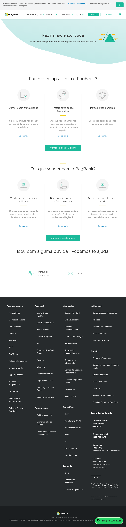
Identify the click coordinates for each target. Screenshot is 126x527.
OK (120, 5)
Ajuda (96, 477)
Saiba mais (23, 136)
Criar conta (108, 14)
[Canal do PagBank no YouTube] (104, 485)
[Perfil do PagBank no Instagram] (99, 485)
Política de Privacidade (76, 4)
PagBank (16, 14)
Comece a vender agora (63, 237)
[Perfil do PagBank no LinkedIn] (110, 485)
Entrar (93, 14)
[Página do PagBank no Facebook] (93, 485)
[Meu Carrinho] (119, 14)
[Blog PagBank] (116, 485)
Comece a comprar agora (63, 147)
